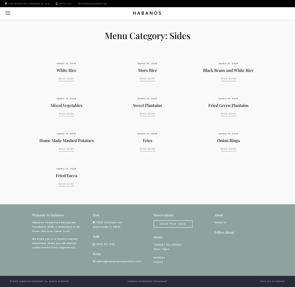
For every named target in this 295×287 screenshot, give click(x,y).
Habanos (147, 13)
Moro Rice (147, 70)
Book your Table (173, 224)
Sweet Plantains (147, 105)
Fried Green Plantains (228, 105)
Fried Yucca (66, 175)
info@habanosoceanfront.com (92, 3)
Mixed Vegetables (66, 105)
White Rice (66, 70)
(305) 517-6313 (65, 3)
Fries (147, 140)
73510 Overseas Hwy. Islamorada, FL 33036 (29, 3)
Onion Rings (228, 140)
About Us (220, 222)
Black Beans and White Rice (228, 70)
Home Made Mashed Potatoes (66, 140)
